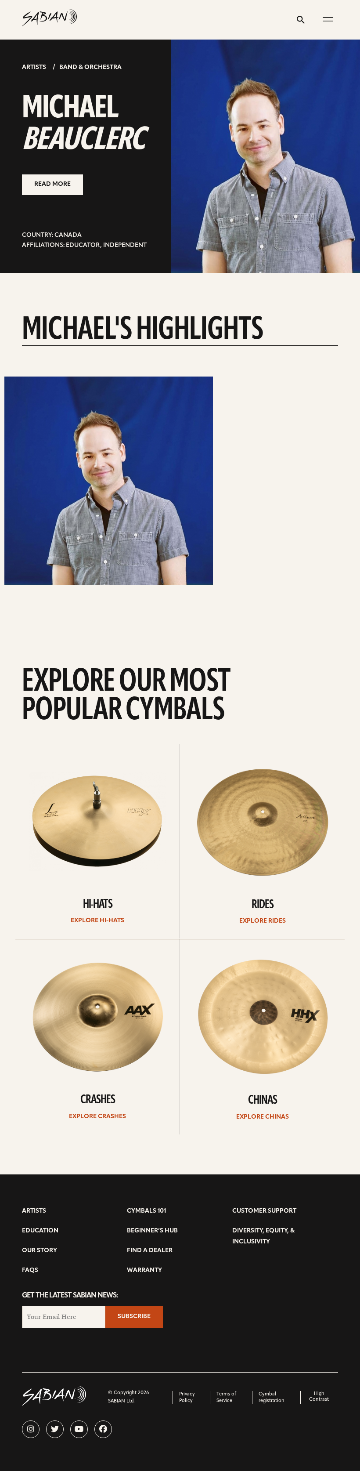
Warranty (144, 1270)
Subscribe (134, 1316)
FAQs (30, 1270)
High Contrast (319, 1396)
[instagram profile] (31, 1429)
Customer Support (264, 1211)
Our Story (39, 1250)
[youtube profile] (79, 1429)
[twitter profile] (55, 1429)
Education (40, 1231)
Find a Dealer (150, 1250)
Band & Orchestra (90, 67)
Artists (34, 67)
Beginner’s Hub (152, 1231)
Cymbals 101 (146, 1211)
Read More (52, 184)
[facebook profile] (103, 1429)
